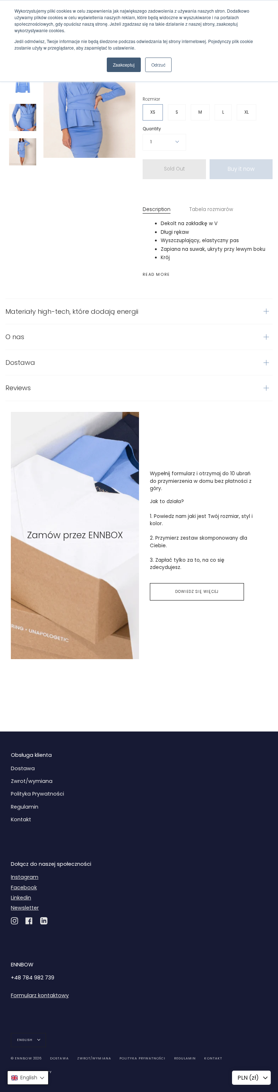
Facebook (24, 887)
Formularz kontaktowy (40, 995)
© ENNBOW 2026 (26, 1058)
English (25, 1040)
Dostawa (20, 362)
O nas (14, 336)
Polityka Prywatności (37, 793)
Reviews (18, 387)
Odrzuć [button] (158, 65)
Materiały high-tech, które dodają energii (71, 311)
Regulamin (24, 806)
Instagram (24, 877)
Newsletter (25, 907)
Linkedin (21, 897)
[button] (28, 1077)
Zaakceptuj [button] (124, 65)
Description (156, 209)
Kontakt (21, 819)
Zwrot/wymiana (31, 781)
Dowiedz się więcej (197, 591)
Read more (156, 275)
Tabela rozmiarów (211, 209)
